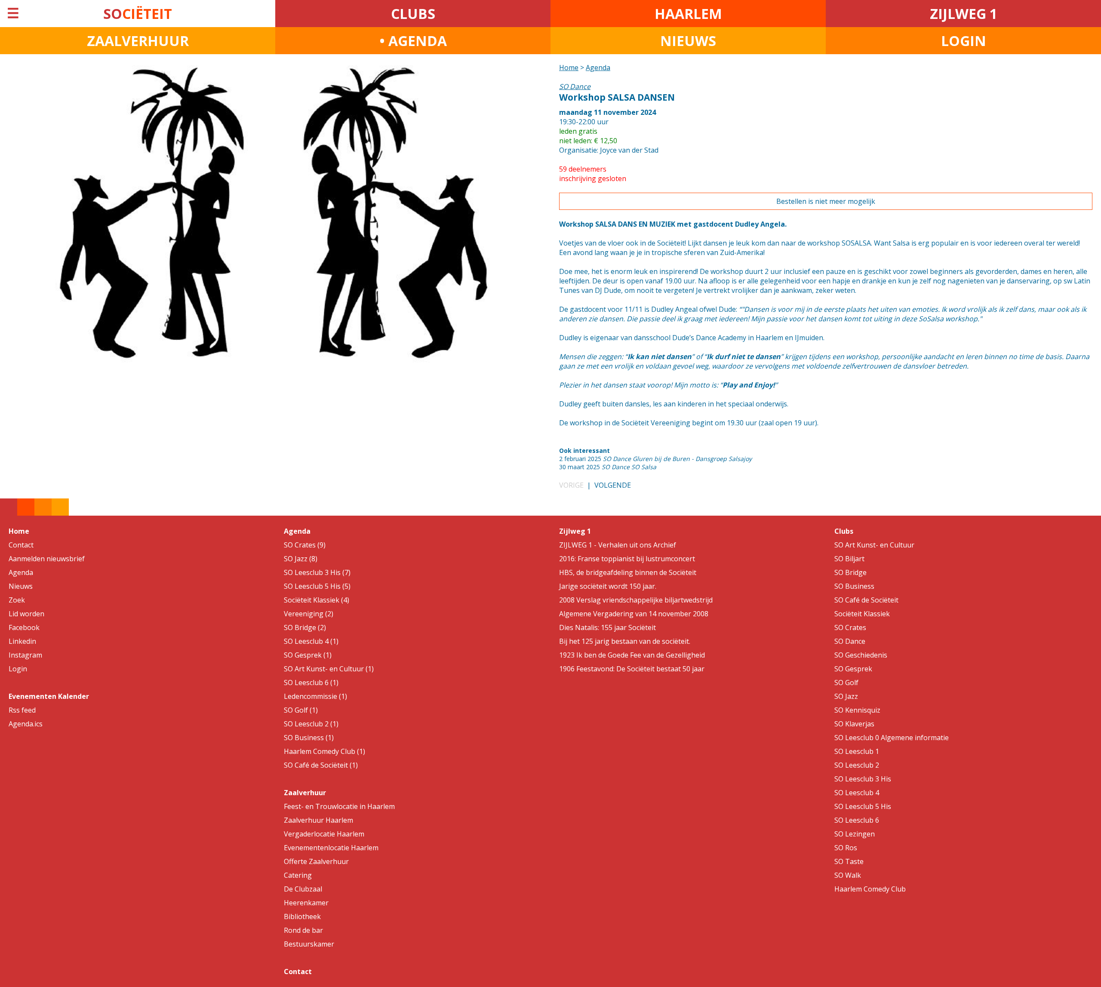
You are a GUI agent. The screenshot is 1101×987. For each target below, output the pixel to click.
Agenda (598, 67)
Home (568, 67)
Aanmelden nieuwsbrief (47, 558)
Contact (21, 545)
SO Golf (846, 682)
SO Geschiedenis (860, 655)
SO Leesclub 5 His (862, 806)
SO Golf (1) (301, 710)
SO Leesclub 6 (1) (311, 682)
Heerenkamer (306, 902)
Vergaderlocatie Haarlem (324, 834)
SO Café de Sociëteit (866, 600)
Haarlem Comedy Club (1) (324, 751)
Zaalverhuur (305, 792)
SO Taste (849, 861)
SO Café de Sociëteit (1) (321, 765)
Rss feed (22, 710)
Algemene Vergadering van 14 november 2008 (633, 613)
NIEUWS (688, 40)
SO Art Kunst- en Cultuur (874, 545)
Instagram (25, 655)
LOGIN (963, 40)
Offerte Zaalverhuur (316, 861)
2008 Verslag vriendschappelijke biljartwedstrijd (636, 600)
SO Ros (845, 847)
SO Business (854, 586)
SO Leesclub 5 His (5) (317, 586)
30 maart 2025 (607, 467)
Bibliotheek (302, 916)
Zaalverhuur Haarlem (318, 820)
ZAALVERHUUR (138, 40)
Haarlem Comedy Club (870, 889)
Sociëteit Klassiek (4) (316, 600)
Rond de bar (303, 930)
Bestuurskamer (309, 944)
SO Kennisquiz (857, 710)
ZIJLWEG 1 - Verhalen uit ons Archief (617, 545)
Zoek (17, 600)
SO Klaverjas (854, 724)
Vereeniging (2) (308, 613)
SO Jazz (846, 696)
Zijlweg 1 (575, 531)
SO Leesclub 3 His (862, 779)
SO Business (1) (309, 737)
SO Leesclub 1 (856, 751)
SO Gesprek (853, 668)
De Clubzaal (303, 889)
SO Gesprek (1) (308, 655)
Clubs (843, 531)
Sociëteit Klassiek (862, 613)
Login (18, 668)
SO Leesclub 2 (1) (311, 724)
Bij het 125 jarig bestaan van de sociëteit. (624, 641)
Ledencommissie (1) (315, 696)
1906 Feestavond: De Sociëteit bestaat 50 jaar (631, 668)
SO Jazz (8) (300, 558)
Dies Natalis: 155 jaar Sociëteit (607, 627)
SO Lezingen (854, 834)
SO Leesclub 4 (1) (311, 641)
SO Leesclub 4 (856, 792)
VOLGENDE (612, 485)
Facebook (24, 627)
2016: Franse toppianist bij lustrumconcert (627, 558)
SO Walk (847, 875)
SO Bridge (850, 572)
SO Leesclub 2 (856, 765)
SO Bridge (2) (305, 627)
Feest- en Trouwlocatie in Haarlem (339, 806)
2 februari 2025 (655, 459)
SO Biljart (849, 558)
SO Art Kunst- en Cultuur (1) (329, 668)
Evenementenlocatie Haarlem (331, 847)
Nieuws (21, 586)
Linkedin (22, 641)
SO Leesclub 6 (856, 820)
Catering (298, 875)
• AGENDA (413, 40)
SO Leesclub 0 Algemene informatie (891, 737)
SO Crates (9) (305, 545)
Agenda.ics (26, 724)
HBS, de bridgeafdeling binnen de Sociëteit (627, 572)
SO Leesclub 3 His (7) (317, 572)
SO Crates (850, 627)
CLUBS (413, 13)
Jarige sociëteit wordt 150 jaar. (607, 586)
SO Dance (849, 641)
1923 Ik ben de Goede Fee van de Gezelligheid (632, 655)
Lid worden (26, 613)
